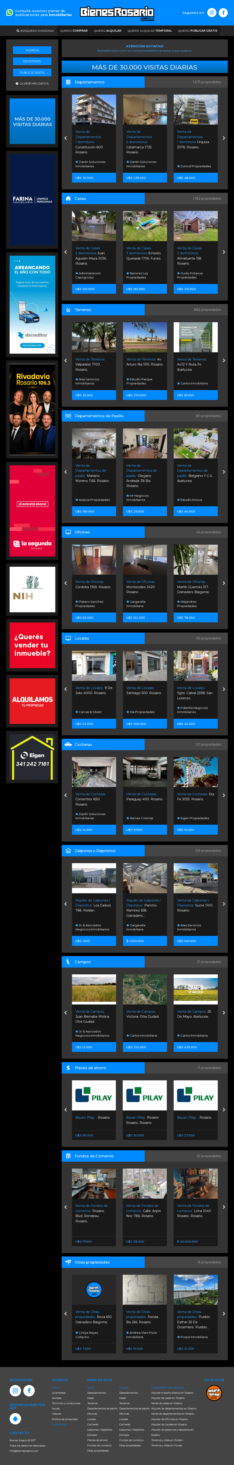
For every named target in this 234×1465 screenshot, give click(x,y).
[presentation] (65, 138)
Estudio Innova (140, 500)
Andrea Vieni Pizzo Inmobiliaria (90, 1335)
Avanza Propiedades (195, 818)
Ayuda (56, 1408)
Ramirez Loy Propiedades (86, 275)
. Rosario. (143, 1117)
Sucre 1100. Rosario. (144, 905)
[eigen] (32, 756)
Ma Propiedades (91, 712)
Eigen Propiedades (143, 818)
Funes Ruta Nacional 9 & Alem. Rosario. (195, 587)
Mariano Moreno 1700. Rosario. (195, 799)
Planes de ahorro (97, 1440)
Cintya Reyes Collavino (188, 1335)
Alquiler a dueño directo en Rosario (172, 1392)
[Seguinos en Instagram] (211, 12)
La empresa (59, 1392)
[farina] (32, 199)
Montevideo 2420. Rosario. (89, 587)
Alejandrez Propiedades (136, 604)
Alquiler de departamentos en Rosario (174, 1408)
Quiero (74, 30)
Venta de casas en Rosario (166, 1403)
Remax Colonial (90, 818)
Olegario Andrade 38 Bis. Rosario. (90, 475)
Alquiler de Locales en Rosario (169, 1424)
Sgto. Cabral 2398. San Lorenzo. (144, 693)
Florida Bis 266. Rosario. (91, 1317)
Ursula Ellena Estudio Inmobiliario (194, 927)
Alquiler (124, 1387)
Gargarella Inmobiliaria (84, 604)
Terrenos (92, 1403)
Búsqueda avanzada (36, 30)
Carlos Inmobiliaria (143, 383)
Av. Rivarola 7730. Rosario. (195, 905)
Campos (92, 1435)
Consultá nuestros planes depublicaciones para (43, 13)
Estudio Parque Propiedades (88, 381)
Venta (90, 1387)
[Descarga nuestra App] (15, 1418)
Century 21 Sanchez (194, 606)
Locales (91, 1419)
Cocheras (92, 1424)
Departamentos (96, 1392)
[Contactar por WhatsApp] (32, 121)
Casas (90, 1398)
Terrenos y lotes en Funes (166, 1445)
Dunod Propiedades (144, 166)
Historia (56, 1413)
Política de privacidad (65, 1419)
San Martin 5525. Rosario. (194, 1211)
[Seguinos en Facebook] (223, 12)
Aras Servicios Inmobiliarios (189, 498)
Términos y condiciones (66, 1403)
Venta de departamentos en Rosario (172, 1413)
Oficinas (92, 1413)
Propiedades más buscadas (167, 1387)
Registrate (32, 61)
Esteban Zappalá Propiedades (191, 275)
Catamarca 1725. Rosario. (88, 142)
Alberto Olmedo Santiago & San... (192, 364)
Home (55, 1387)
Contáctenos (59, 1424)
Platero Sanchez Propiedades (191, 1033)
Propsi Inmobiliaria (143, 1337)
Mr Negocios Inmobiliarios (86, 498)
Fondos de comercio (99, 1445)
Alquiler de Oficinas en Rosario (169, 1419)
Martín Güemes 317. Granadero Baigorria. (142, 587)
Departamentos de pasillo (102, 1408)
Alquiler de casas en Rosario (168, 1398)
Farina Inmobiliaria (193, 383)
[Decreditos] (32, 304)
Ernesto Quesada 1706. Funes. (92, 253)
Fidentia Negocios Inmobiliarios (141, 710)
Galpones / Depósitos (99, 1429)
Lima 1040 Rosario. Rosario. (143, 1211)
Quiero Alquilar (150, 30)
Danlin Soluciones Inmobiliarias (90, 164)
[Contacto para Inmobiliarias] (9, 12)
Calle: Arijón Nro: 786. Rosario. (92, 1211)
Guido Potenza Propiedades (190, 164)
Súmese (56, 1398)
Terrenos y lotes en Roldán (167, 1440)
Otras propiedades (98, 1450)
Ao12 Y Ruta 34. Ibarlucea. (141, 364)
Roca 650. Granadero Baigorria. (195, 1317)
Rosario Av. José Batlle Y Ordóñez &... (195, 1016)
